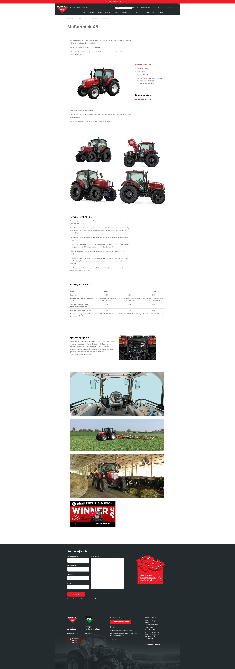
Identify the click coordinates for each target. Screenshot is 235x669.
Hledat (135, 7)
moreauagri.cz (71, 633)
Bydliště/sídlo (71, 565)
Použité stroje (150, 12)
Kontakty (91, 12)
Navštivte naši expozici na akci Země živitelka (123, 633)
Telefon (70, 574)
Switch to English (173, 7)
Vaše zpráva (95, 557)
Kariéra (116, 12)
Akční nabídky (138, 12)
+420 (145, 7)
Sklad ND (107, 12)
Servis (100, 12)
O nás (83, 12)
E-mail (69, 583)
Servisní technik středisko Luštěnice (121, 630)
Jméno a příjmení (72, 557)
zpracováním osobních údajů (94, 598)
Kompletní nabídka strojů (120, 622)
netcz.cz (87, 633)
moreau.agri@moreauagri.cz (159, 7)
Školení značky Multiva (117, 635)
